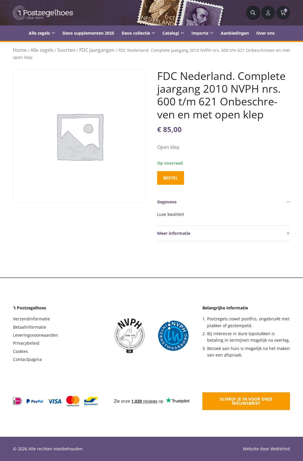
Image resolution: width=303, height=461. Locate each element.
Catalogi (170, 33)
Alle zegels (39, 33)
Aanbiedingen (235, 33)
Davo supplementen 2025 (88, 33)
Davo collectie (136, 33)
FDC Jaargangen (97, 50)
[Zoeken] (253, 13)
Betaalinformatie (29, 327)
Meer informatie (173, 233)
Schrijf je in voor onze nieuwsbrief (246, 401)
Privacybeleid (26, 343)
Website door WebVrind (266, 449)
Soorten (66, 50)
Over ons (265, 33)
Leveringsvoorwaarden (35, 335)
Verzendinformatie (31, 319)
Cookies (20, 351)
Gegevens (167, 202)
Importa (199, 33)
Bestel (170, 178)
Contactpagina (27, 359)
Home (20, 50)
